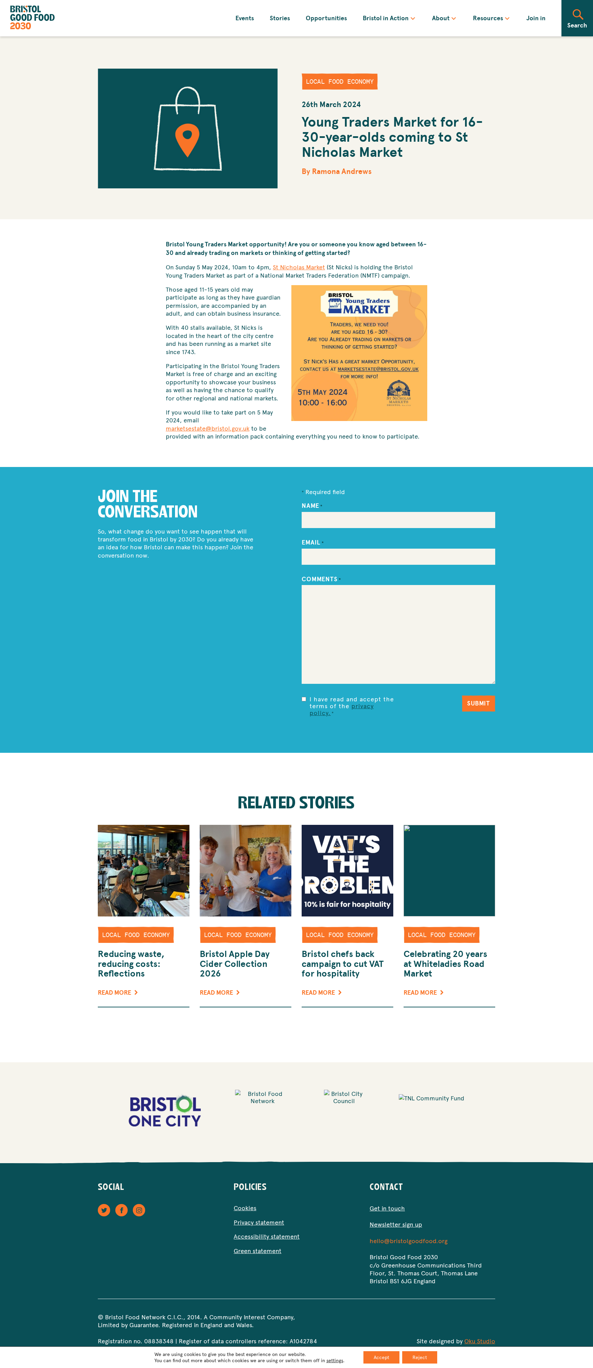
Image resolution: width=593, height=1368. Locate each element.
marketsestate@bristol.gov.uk (207, 428)
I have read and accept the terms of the (352, 705)
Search (577, 25)
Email (313, 542)
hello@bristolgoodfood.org (408, 1240)
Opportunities (326, 18)
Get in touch (387, 1208)
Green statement (257, 1250)
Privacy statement (259, 1222)
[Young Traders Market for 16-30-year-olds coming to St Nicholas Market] (188, 128)
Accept (381, 1357)
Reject (419, 1357)
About (441, 18)
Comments (321, 579)
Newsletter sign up (396, 1224)
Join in (536, 18)
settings (334, 1360)
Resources (488, 18)
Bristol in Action (386, 18)
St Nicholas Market (299, 266)
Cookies (245, 1207)
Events (244, 18)
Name (312, 505)
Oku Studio (479, 1340)
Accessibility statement (267, 1236)
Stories (280, 18)
